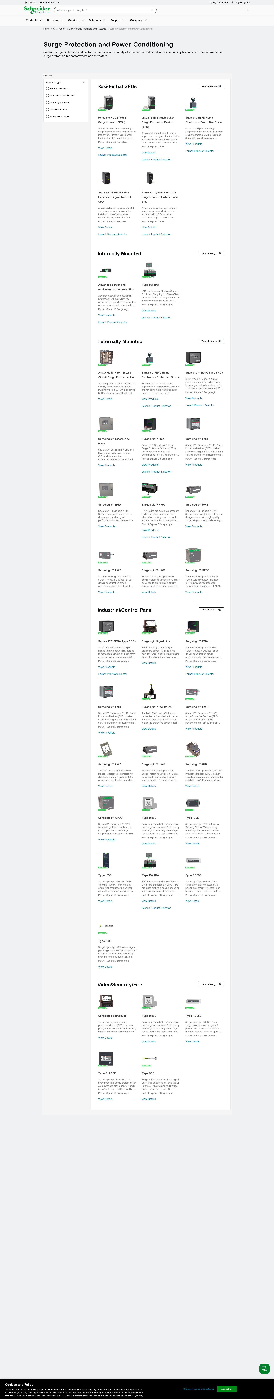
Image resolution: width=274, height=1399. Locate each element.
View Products (193, 144)
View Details (105, 147)
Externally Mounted (120, 341)
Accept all (226, 1389)
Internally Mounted (119, 253)
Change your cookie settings (198, 1389)
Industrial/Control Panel (125, 610)
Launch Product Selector (112, 154)
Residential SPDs (117, 86)
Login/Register (242, 2)
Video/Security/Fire (120, 984)
